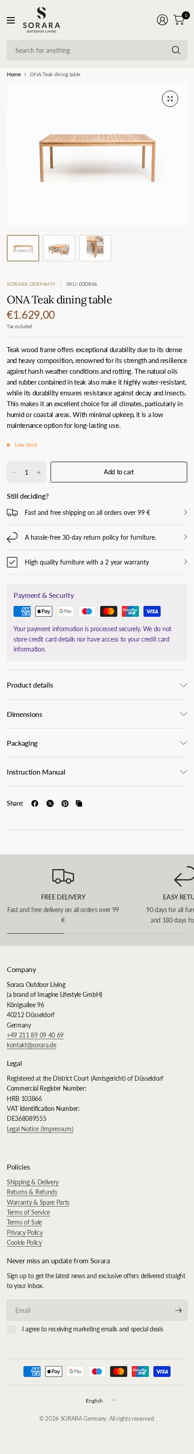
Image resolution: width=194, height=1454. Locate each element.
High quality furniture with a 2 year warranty (87, 562)
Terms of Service (28, 1212)
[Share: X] (50, 803)
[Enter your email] (178, 1310)
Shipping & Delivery (33, 1182)
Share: (15, 803)
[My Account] (162, 20)
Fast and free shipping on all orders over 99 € (87, 512)
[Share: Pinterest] (65, 803)
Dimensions (24, 714)
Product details (30, 684)
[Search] (176, 50)
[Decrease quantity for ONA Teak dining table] (14, 472)
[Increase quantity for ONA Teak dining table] (39, 472)
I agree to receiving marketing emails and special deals (92, 1329)
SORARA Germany (31, 283)
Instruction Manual (36, 771)
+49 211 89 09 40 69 (35, 1035)
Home (14, 74)
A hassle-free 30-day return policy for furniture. (90, 537)
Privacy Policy (25, 1232)
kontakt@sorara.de (31, 1045)
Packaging (22, 742)
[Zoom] (170, 99)
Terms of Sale (24, 1222)
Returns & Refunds (32, 1192)
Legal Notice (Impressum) (40, 1129)
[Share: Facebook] (35, 803)
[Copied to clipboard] (79, 803)
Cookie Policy (24, 1242)
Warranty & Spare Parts (38, 1202)
